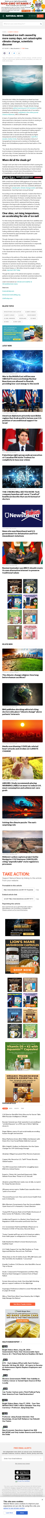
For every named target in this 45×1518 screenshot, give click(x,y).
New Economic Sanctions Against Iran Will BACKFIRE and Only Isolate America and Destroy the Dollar (22, 1432)
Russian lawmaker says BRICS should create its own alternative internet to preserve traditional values (22, 570)
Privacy (13, 1488)
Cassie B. (13, 452)
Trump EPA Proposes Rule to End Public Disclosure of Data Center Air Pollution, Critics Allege (21, 1213)
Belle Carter (14, 373)
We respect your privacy (22, 1463)
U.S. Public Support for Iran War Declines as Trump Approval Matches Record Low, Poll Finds (20, 1250)
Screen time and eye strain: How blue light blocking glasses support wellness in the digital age (20, 1282)
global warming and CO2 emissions (25, 108)
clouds (4, 59)
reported (13, 270)
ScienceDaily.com (8, 291)
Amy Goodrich (15, 48)
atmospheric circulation (13, 58)
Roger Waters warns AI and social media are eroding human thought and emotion (21, 1132)
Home (4, 32)
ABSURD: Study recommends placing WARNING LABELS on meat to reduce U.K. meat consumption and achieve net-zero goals (21, 786)
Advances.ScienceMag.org (11, 295)
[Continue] (40, 1458)
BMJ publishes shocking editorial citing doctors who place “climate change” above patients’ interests (22, 711)
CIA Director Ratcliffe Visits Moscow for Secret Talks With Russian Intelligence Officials (21, 1115)
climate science (37, 58)
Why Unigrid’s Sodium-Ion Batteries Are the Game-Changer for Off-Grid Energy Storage (20, 1147)
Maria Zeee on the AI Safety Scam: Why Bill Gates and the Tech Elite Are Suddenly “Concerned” (21, 1258)
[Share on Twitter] (14, 53)
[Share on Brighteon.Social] (4, 53)
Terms (18, 1488)
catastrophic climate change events (23, 188)
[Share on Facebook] (9, 53)
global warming (20, 59)
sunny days (9, 61)
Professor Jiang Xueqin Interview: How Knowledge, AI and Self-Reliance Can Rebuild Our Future (20, 1419)
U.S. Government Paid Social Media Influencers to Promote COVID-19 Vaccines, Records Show (20, 1228)
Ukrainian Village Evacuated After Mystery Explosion (21, 1154)
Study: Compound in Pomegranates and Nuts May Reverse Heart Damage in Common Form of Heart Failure (20, 1274)
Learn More (9, 1513)
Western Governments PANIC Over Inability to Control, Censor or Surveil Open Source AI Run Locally (21, 1381)
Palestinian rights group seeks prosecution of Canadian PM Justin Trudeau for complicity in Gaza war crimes (22, 457)
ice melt (6, 322)
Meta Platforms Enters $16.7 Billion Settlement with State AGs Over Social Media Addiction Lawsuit (21, 1140)
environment (11, 59)
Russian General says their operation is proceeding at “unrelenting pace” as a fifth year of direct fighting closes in (21, 1124)
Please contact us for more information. (15, 910)
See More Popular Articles (23, 1304)
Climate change (13, 32)
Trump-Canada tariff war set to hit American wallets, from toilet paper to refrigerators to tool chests (21, 1235)
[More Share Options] (19, 53)
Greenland (29, 59)
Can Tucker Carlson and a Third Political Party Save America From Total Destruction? (21, 1393)
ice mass (36, 59)
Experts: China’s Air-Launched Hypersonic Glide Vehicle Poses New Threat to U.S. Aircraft (19, 1175)
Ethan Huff (14, 413)
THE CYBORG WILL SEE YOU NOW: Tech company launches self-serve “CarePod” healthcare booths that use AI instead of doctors (21, 495)
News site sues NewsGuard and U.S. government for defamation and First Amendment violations (20, 533)
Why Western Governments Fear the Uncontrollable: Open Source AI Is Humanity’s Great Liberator (21, 1205)
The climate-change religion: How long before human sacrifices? (20, 676)
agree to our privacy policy (14, 1508)
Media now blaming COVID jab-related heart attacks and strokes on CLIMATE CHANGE (20, 748)
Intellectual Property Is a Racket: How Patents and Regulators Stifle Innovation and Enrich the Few (20, 1220)
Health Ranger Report (11, 1342)
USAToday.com (7, 298)
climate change (26, 58)
